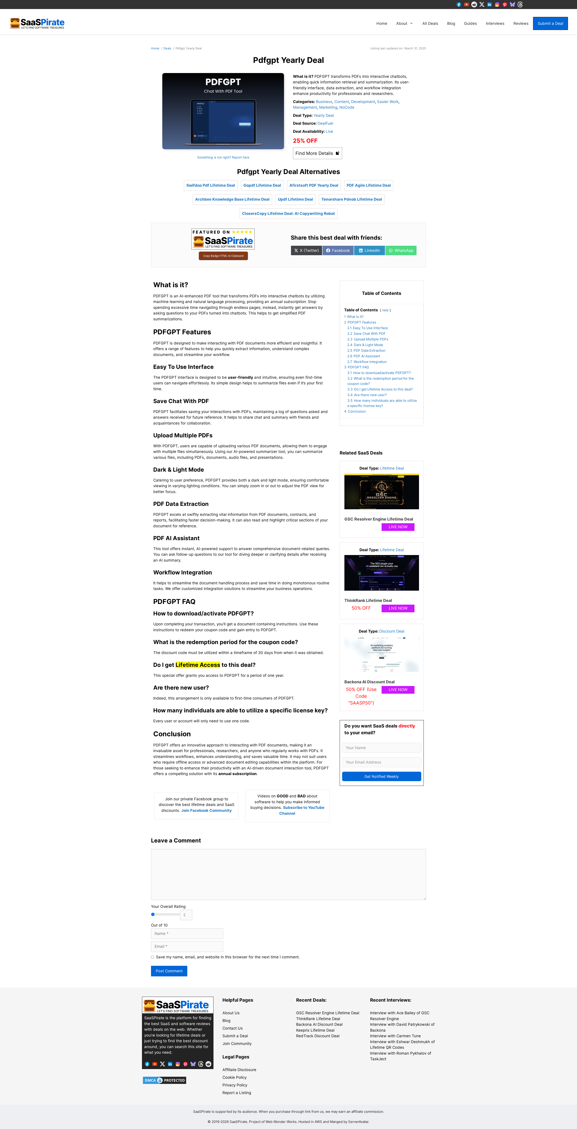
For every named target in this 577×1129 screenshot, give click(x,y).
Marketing (328, 107)
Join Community (237, 1043)
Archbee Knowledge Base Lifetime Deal (232, 199)
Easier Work (387, 101)
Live (329, 131)
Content (341, 101)
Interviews (495, 23)
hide (385, 310)
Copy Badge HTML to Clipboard (223, 255)
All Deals (430, 23)
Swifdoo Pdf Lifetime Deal (210, 185)
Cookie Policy (234, 1077)
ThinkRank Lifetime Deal (368, 600)
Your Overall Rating (168, 906)
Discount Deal (391, 631)
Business (324, 101)
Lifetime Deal (392, 468)
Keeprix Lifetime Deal (315, 1030)
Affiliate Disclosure (239, 1069)
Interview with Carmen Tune (395, 1036)
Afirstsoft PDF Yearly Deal (313, 185)
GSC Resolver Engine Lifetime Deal (378, 519)
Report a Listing (236, 1092)
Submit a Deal (550, 23)
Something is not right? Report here (223, 157)
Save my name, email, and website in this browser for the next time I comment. (228, 957)
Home (381, 23)
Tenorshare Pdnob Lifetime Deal (351, 199)
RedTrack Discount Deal (317, 1036)
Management (305, 107)
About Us (231, 1013)
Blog (451, 23)
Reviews (521, 23)
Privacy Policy (234, 1085)
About (401, 23)
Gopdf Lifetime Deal (262, 185)
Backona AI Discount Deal (369, 681)
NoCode (346, 107)
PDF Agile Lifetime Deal (369, 185)
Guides (470, 23)
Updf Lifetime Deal (295, 199)
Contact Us (232, 1028)
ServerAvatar (358, 1122)
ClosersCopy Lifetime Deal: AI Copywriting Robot (288, 213)
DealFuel (325, 123)
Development (363, 101)
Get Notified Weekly (381, 776)
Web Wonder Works (281, 1122)
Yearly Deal (324, 115)
